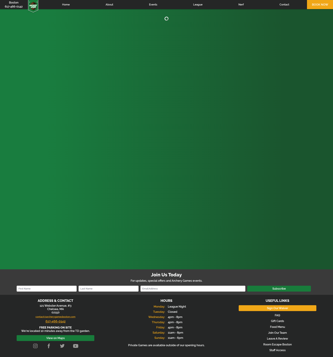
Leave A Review (277, 338)
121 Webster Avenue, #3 (55, 305)
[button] (153, 4)
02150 (56, 312)
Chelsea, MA (55, 309)
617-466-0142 (56, 321)
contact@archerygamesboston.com (55, 316)
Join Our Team (277, 332)
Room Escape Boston (277, 344)
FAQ (277, 315)
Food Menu (277, 327)
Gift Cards (277, 321)
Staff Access (277, 350)
